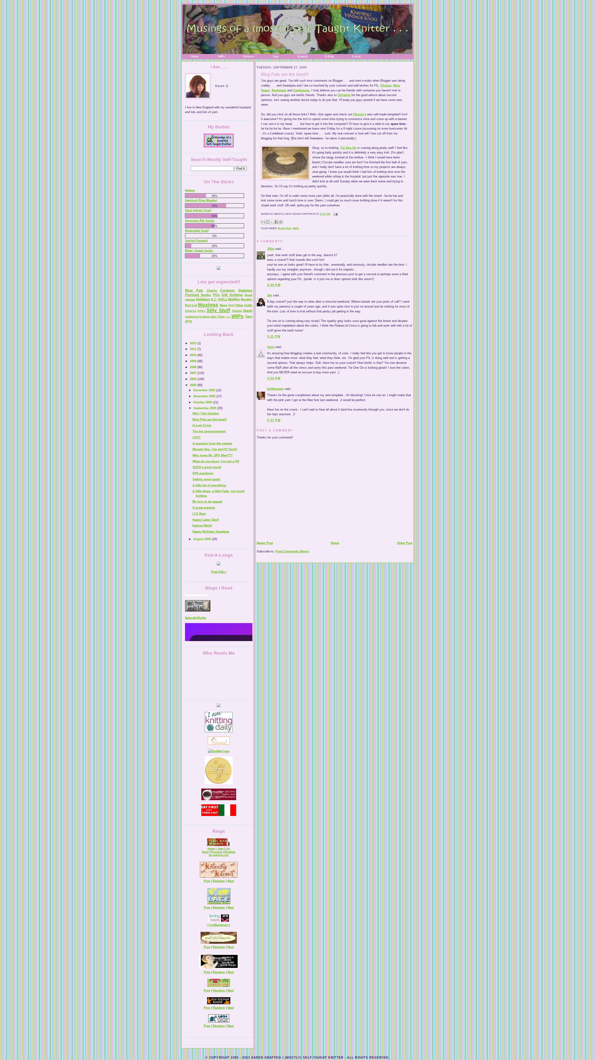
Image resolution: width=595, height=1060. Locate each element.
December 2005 (204, 390)
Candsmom (301, 90)
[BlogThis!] (267, 222)
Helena (190, 190)
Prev (207, 881)
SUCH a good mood (206, 467)
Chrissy (385, 85)
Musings (208, 304)
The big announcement (209, 431)
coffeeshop (219, 925)
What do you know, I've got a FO (215, 461)
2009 (193, 361)
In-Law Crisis (201, 425)
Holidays (203, 299)
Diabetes (245, 290)
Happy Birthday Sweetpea (210, 531)
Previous (216, 852)
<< (209, 925)
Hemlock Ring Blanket (201, 200)
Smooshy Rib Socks (199, 220)
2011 (193, 349)
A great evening (203, 507)
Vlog (228, 317)
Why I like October (205, 413)
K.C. (214, 299)
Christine (343, 95)
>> (228, 925)
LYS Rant (199, 513)
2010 (193, 355)
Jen (269, 295)
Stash (247, 311)
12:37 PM (325, 214)
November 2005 (204, 396)
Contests (227, 290)
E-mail (356, 56)
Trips (221, 316)
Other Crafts (243, 305)
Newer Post (265, 543)
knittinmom (275, 389)
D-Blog (329, 56)
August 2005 (202, 539)
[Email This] (263, 222)
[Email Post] (335, 214)
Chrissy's (359, 114)
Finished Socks (198, 295)
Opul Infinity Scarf (198, 210)
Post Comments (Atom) (292, 551)
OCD (231, 305)
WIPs (221, 56)
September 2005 (205, 408)
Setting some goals (206, 479)
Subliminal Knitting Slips (201, 316)
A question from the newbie (212, 443)
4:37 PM (274, 420)
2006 (193, 379)
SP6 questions (202, 473)
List (227, 848)
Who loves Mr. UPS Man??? (212, 455)
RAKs (201, 311)
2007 (193, 373)
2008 (193, 367)
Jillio (270, 249)
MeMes (234, 299)
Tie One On (348, 148)
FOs (216, 295)
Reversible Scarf (196, 230)
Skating (237, 311)
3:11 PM (273, 336)
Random (229, 852)
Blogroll (302, 56)
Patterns (248, 56)
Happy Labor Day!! (205, 520)
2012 (193, 343)
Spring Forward (196, 240)
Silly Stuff (218, 310)
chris (270, 347)
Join (220, 848)
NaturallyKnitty (195, 597)
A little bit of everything (209, 485)
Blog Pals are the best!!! (284, 74)
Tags (275, 56)
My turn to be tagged (207, 501)
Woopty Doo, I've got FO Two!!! (214, 449)
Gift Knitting (231, 295)
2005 (193, 385)
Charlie (212, 290)
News (223, 305)
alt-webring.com (219, 855)
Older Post (404, 543)
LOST (196, 437)
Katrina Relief (202, 525)
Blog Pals (284, 228)
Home (195, 56)
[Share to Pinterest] (280, 222)
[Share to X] (272, 222)
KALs (222, 299)
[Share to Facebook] (276, 222)
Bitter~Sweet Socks (199, 250)
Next (205, 852)
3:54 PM (274, 378)
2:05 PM (274, 285)
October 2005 (203, 402)
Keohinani (279, 90)
